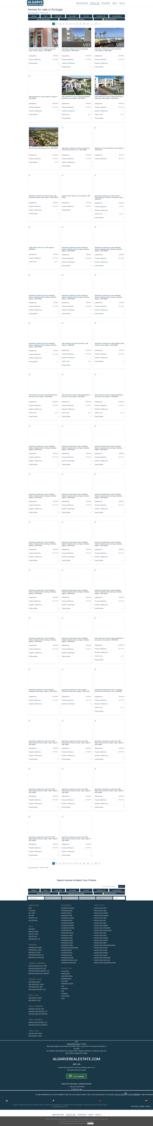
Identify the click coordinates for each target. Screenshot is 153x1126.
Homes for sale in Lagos (100, 910)
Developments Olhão (66, 915)
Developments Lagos (66, 910)
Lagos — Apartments (36, 1006)
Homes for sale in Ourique (100, 955)
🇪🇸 (146, 1101)
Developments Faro (66, 913)
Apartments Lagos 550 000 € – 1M (38, 1011)
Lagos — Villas (34, 995)
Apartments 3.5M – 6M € (35, 947)
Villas (31, 926)
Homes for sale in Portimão (101, 913)
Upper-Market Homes (67, 976)
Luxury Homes (65, 971)
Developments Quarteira (67, 918)
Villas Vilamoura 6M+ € (34, 981)
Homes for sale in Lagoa (100, 918)
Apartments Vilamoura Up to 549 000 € (39, 973)
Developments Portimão (67, 925)
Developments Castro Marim (68, 962)
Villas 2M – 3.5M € (33, 934)
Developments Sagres (67, 940)
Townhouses (64, 988)
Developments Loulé (66, 955)
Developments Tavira (66, 920)
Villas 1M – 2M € (33, 936)
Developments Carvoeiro (67, 927)
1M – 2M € (86, 16)
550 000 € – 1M (101, 16)
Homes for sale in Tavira (100, 908)
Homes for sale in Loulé (100, 932)
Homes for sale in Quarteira (101, 937)
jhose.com (90, 1123)
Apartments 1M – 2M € (34, 952)
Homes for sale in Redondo (101, 952)
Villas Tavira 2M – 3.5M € (35, 1035)
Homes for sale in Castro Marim (102, 927)
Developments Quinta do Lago (69, 960)
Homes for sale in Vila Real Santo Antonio (104, 945)
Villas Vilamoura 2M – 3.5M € (36, 984)
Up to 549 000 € (117, 16)
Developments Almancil (67, 932)
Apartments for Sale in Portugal (76, 19)
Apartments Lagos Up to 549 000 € (38, 1013)
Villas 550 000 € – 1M (34, 939)
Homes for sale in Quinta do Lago (102, 930)
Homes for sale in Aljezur (100, 942)
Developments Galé (66, 930)
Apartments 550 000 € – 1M (36, 954)
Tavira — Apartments (36, 1019)
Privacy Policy (134, 1106)
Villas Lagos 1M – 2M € (34, 1000)
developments (66, 905)
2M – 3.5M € (72, 16)
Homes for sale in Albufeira (101, 925)
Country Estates (65, 996)
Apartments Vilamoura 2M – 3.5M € (38, 965)
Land (62, 986)
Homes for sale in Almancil (101, 940)
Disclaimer (142, 1106)
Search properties (110, 19)
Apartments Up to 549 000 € (36, 957)
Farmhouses (64, 993)
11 (88, 23)
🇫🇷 (53, 1101)
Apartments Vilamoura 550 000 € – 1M (39, 970)
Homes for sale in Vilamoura (101, 915)
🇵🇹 (100, 1101)
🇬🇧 (7, 1101)
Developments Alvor (66, 950)
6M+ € (45, 16)
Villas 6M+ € (32, 929)
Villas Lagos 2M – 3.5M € (35, 997)
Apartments (33, 944)
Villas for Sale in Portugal (43, 19)
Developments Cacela (67, 942)
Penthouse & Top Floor (67, 983)
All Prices (34, 16)
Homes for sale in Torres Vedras (102, 957)
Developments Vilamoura (67, 908)
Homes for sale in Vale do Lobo (102, 960)
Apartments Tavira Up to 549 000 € (38, 1024)
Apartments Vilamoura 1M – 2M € (37, 968)
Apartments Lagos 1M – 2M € (36, 1008)
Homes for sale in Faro (100, 920)
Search (121, 886)
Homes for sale (94, 3)
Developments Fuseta (67, 937)
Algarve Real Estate (82, 3)
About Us (122, 3)
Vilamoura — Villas (35, 979)
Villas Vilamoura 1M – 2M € (35, 986)
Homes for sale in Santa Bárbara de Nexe (105, 962)
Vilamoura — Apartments (37, 963)
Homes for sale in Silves (100, 923)
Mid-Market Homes (66, 978)
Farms (63, 998)
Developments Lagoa (66, 935)
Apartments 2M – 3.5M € (35, 949)
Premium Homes (65, 973)
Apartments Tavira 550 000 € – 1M (38, 1022)
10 (84, 23)
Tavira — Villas (34, 1030)
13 (95, 23)
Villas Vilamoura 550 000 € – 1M (37, 989)
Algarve (114, 3)
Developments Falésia (67, 945)
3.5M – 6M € (58, 16)
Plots (62, 991)
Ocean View (64, 981)
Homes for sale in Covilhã (100, 950)
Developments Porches (67, 957)
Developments (106, 3)
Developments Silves (66, 952)
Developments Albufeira (67, 923)
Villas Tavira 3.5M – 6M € (35, 1033)
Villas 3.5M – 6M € (33, 931)
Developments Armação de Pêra (69, 947)
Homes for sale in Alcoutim (101, 947)
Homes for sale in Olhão (100, 935)
